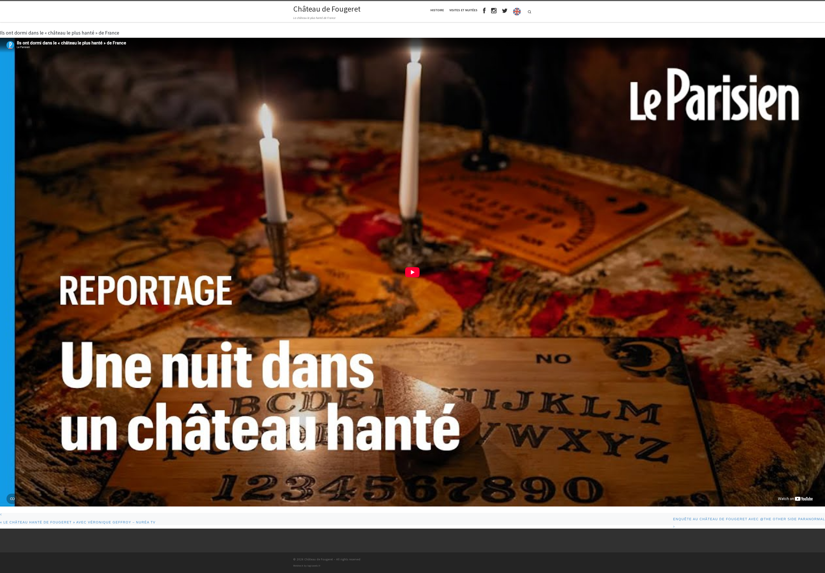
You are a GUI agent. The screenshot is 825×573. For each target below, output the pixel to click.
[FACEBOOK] (484, 11)
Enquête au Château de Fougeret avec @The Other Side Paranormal (749, 519)
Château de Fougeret (318, 559)
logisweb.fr (314, 565)
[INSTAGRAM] (494, 11)
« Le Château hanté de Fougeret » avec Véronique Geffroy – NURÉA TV (78, 522)
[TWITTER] (505, 11)
